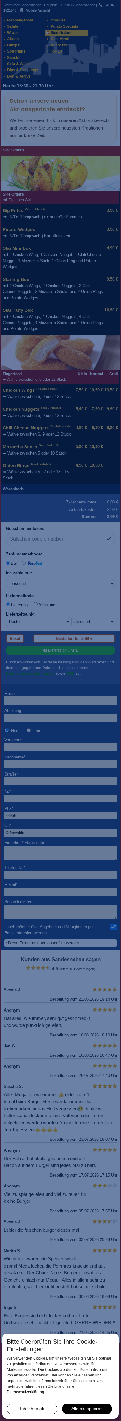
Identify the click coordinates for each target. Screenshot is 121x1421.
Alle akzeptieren (87, 1408)
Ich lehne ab (32, 1408)
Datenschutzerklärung (25, 1392)
